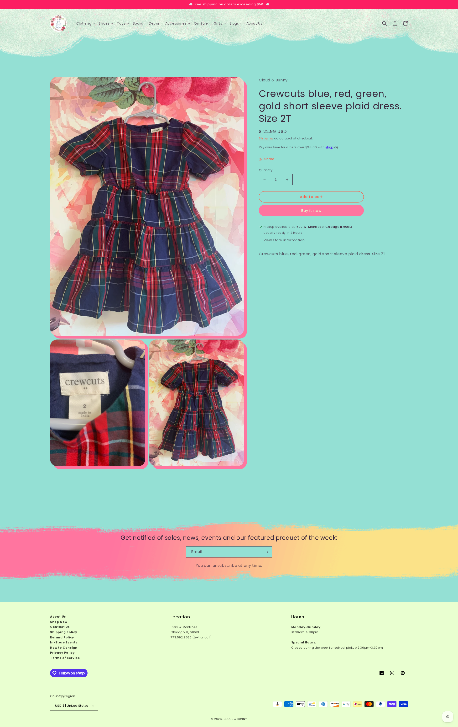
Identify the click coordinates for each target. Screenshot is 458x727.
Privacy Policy (62, 653)
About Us (58, 617)
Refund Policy (62, 637)
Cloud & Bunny (235, 719)
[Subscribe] (266, 551)
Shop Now (58, 622)
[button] (85, 23)
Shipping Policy (63, 632)
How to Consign (63, 648)
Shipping (266, 138)
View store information (284, 240)
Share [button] (269, 159)
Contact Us (60, 627)
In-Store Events (63, 642)
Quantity (265, 170)
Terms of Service (65, 658)
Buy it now (311, 210)
